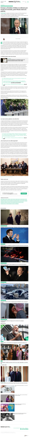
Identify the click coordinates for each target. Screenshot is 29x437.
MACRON (6, 202)
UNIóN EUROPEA (23, 199)
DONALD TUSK (10, 202)
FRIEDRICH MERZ (18, 199)
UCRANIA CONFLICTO (3, 203)
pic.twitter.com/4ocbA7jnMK (16, 82)
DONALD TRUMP (13, 199)
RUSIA (6, 199)
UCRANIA (9, 199)
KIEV (26, 199)
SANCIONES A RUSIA (15, 202)
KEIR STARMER (2, 199)
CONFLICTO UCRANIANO (15, 203)
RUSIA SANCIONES (9, 203)
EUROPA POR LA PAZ (20, 202)
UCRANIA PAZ (2, 202)
